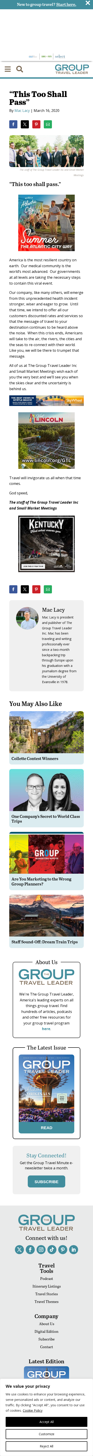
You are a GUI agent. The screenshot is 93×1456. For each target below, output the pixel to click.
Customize (46, 1434)
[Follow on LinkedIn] (73, 1249)
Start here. (66, 4)
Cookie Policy (32, 1410)
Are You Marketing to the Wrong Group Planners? (41, 881)
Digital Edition (46, 1331)
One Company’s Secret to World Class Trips (46, 818)
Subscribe (46, 1339)
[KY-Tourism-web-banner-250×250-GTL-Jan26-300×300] (46, 575)
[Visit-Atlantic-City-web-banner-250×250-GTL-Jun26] (46, 254)
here (46, 1028)
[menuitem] (8, 69)
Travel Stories (46, 1293)
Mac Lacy (22, 110)
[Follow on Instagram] (41, 1249)
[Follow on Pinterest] (62, 1249)
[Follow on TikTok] (51, 1249)
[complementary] (46, 1417)
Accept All (47, 1422)
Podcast (46, 1278)
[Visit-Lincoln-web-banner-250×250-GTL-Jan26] (46, 472)
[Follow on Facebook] (30, 1249)
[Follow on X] (19, 1249)
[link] (13, 124)
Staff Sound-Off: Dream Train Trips (45, 941)
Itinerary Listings (47, 1286)
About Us (46, 1323)
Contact (46, 1346)
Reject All (46, 1446)
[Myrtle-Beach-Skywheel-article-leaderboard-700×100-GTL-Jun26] (46, 404)
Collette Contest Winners (35, 758)
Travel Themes (46, 1301)
